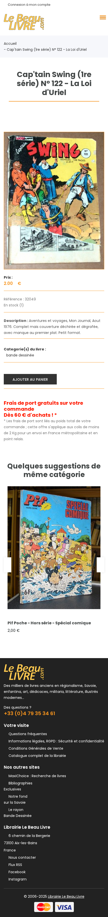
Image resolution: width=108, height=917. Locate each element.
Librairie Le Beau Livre (66, 896)
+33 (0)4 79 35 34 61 (29, 713)
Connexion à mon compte (29, 4)
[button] (102, 17)
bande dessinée (20, 355)
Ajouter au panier (30, 379)
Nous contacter (21, 857)
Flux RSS (14, 864)
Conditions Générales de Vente (35, 748)
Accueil (10, 43)
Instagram (17, 879)
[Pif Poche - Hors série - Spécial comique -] (54, 547)
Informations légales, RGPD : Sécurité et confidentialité (55, 741)
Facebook (16, 871)
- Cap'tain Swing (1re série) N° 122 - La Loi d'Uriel (45, 49)
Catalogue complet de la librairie (36, 755)
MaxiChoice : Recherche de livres (36, 775)
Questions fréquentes (27, 733)
